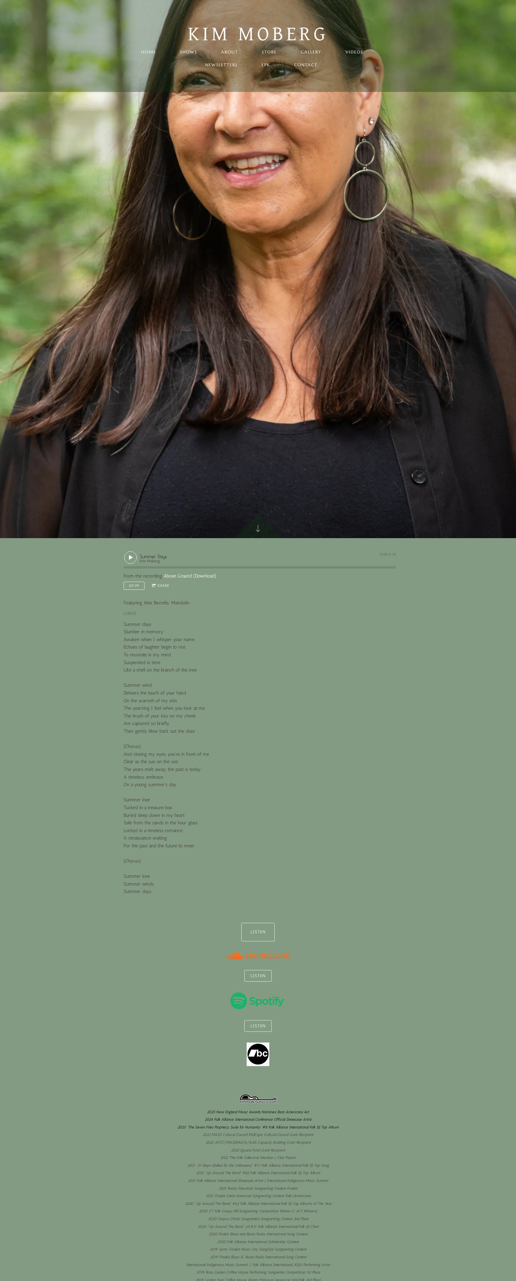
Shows (188, 52)
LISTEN (258, 931)
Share (163, 585)
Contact (305, 64)
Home (148, 52)
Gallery (311, 52)
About (229, 52)
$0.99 (134, 585)
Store (269, 52)
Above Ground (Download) (190, 576)
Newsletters (221, 64)
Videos (354, 52)
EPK (266, 64)
